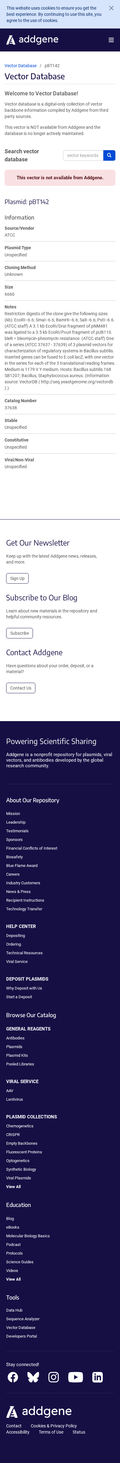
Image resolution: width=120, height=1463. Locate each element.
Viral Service (17, 961)
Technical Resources (24, 953)
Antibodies (15, 1038)
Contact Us (20, 688)
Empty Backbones (22, 1143)
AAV (9, 1090)
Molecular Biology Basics (28, 1236)
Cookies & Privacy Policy (54, 1425)
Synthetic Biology (21, 1169)
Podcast (13, 1244)
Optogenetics (18, 1160)
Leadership (16, 822)
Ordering (13, 944)
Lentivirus (14, 1099)
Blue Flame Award (22, 865)
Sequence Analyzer (22, 1319)
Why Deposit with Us (24, 988)
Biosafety (14, 857)
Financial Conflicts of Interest (31, 848)
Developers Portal (21, 1336)
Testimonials (17, 831)
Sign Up (17, 578)
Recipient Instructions (25, 900)
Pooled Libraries (20, 1064)
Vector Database (21, 65)
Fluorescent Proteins (24, 1152)
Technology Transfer (24, 909)
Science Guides (20, 1262)
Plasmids (14, 1046)
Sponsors (14, 839)
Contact (14, 1425)
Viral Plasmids (18, 1178)
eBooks (12, 1227)
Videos (12, 1270)
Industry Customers (23, 883)
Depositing (15, 935)
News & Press (18, 891)
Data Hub (14, 1310)
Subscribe (19, 633)
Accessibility (18, 1432)
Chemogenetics (20, 1126)
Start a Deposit (19, 997)
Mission (13, 813)
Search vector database (22, 155)
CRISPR (13, 1134)
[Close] (109, 8)
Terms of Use (51, 1432)
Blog (10, 1218)
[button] (111, 40)
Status (79, 1432)
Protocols (14, 1253)
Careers (13, 874)
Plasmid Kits (17, 1055)
